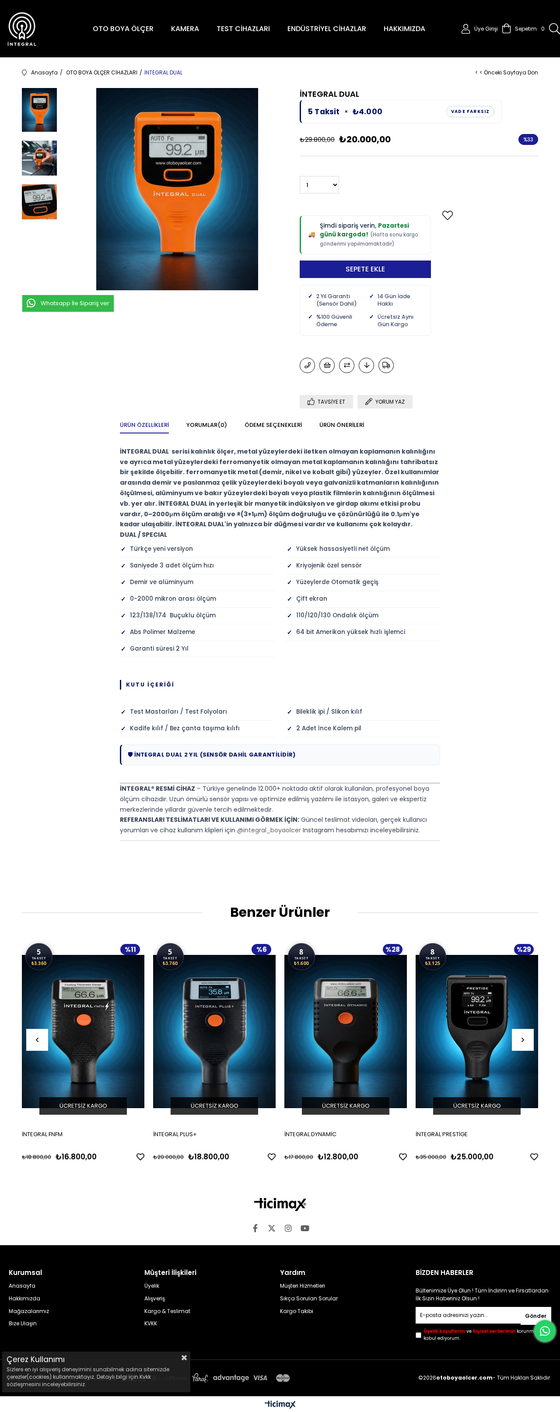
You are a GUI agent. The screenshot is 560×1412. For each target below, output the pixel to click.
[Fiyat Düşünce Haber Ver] (366, 365)
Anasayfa (22, 1285)
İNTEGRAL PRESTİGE (442, 1134)
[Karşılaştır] (346, 365)
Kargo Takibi (296, 1311)
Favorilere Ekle (140, 1157)
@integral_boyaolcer (269, 830)
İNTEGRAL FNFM (42, 1134)
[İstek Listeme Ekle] (327, 365)
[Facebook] (255, 1228)
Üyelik (151, 1285)
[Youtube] (305, 1228)
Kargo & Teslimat (167, 1311)
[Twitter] (271, 1228)
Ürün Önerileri (341, 425)
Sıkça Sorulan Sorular (309, 1298)
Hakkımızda (24, 1298)
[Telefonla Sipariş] (307, 365)
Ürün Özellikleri (144, 425)
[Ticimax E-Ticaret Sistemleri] (280, 1405)
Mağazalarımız (29, 1311)
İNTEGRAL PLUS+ (175, 1134)
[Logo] (280, 1204)
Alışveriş (154, 1298)
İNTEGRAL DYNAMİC (310, 1134)
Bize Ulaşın (23, 1323)
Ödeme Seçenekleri (273, 425)
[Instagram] (288, 1228)
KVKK (150, 1323)
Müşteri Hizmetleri (302, 1285)
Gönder (535, 1316)
